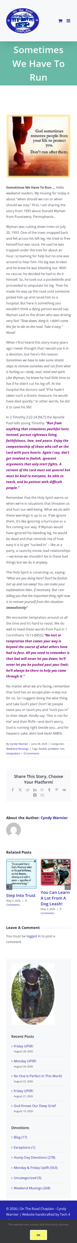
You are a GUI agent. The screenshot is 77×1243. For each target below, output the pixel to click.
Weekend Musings (17, 749)
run (62, 749)
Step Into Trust (21, 895)
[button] (9, 887)
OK (38, 1235)
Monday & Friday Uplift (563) (35, 1167)
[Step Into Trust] (21, 861)
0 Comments (31, 753)
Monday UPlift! (25, 1061)
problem (53, 749)
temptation (13, 753)
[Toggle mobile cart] (60, 21)
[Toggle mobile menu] (69, 21)
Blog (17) (20, 1137)
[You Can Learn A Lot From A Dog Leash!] (56, 861)
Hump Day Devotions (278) (34, 1157)
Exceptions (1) (24, 1147)
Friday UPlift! (23, 1046)
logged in (33, 936)
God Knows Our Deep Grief (35, 1106)
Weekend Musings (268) (32, 1188)
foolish (43, 749)
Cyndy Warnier (19, 744)
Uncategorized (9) (27, 1178)
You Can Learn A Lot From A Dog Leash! (55, 898)
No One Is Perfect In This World (38, 1076)
